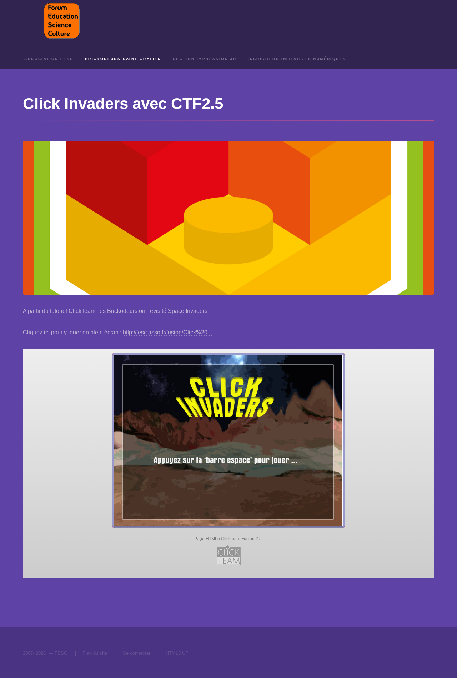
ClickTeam (82, 311)
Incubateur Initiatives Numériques (297, 59)
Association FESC (48, 59)
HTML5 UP (177, 653)
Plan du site (94, 653)
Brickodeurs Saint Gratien (123, 59)
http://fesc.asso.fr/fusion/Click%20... (167, 332)
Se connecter (136, 653)
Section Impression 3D (204, 59)
